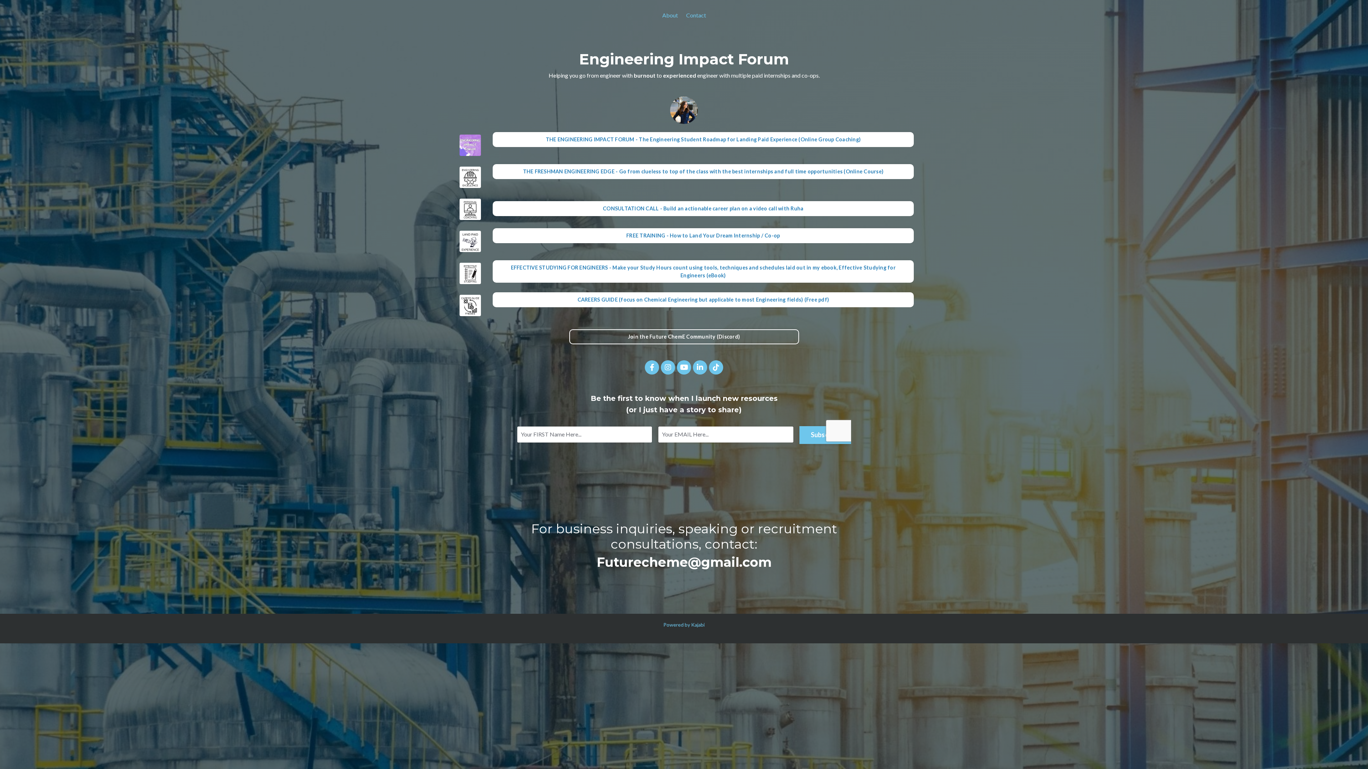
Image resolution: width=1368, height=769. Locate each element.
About (670, 15)
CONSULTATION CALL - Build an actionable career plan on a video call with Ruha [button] (703, 208)
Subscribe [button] (825, 435)
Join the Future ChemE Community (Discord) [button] (684, 337)
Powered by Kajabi (684, 625)
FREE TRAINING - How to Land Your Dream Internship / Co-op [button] (703, 235)
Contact (696, 15)
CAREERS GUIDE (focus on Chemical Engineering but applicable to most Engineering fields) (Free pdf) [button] (703, 300)
